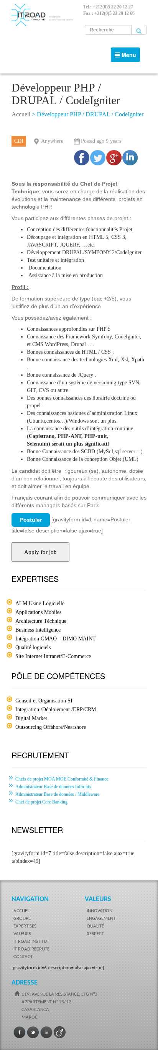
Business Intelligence (38, 630)
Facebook (19, 1032)
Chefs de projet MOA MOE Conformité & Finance (61, 779)
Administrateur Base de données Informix (53, 786)
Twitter (33, 1032)
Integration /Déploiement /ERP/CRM (55, 709)
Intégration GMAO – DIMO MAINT (55, 639)
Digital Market (31, 718)
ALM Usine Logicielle (39, 603)
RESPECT (95, 933)
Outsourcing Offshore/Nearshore (50, 727)
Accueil (21, 114)
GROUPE (22, 918)
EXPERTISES (24, 926)
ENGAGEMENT (101, 918)
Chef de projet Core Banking (41, 802)
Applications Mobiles (38, 612)
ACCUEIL (21, 910)
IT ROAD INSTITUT (31, 941)
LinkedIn (46, 1032)
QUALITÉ (95, 926)
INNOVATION (99, 910)
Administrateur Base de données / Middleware (57, 794)
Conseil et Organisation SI (43, 701)
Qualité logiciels (33, 647)
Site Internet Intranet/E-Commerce (53, 656)
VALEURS (22, 933)
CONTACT (23, 956)
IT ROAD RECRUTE (31, 949)
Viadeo (60, 1032)
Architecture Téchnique (40, 621)
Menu (127, 56)
